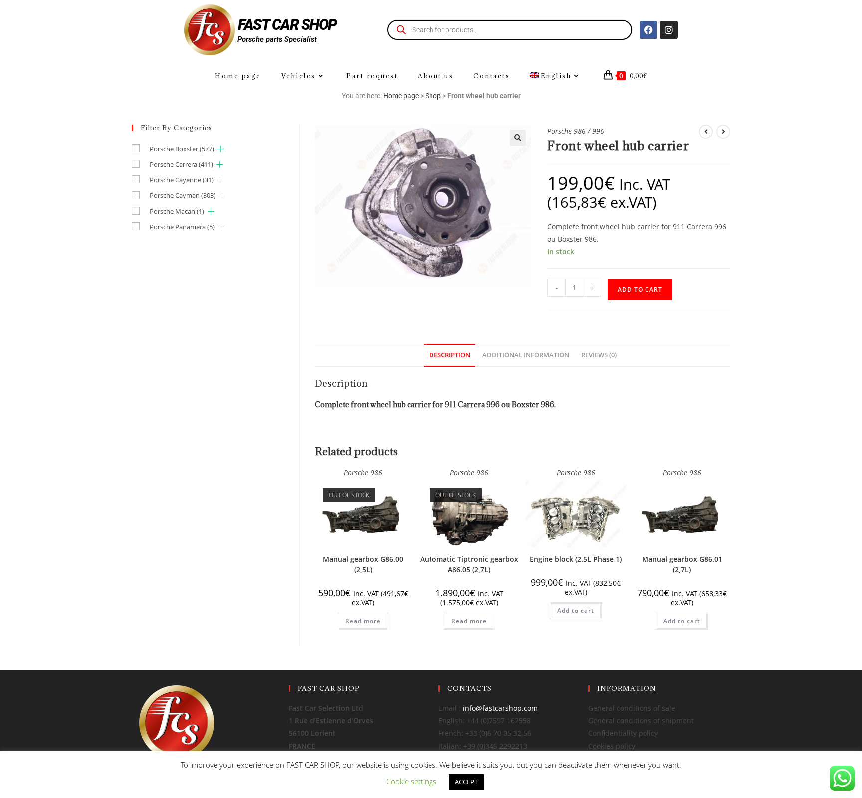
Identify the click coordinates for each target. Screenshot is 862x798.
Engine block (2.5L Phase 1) (576, 559)
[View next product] (723, 132)
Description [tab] (449, 355)
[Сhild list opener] (220, 149)
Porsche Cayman (183, 195)
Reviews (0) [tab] (599, 355)
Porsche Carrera (181, 164)
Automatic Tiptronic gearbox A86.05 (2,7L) (469, 564)
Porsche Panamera (182, 226)
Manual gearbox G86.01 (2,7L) (682, 564)
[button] (518, 138)
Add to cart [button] (575, 610)
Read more (363, 621)
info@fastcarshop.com (500, 708)
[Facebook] (648, 30)
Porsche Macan (177, 211)
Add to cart (640, 289)
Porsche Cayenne (182, 179)
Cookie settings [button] (411, 781)
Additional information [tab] (525, 355)
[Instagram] (669, 30)
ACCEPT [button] (466, 781)
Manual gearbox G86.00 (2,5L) (363, 564)
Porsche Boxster (182, 148)
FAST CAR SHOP (287, 24)
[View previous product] (706, 132)
